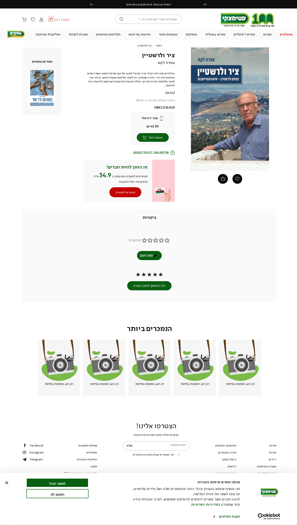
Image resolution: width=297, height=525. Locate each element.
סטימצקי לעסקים (225, 445)
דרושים (232, 466)
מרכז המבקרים (227, 452)
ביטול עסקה (229, 459)
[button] (286, 34)
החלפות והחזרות (87, 459)
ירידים (272, 459)
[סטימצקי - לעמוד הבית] (247, 26)
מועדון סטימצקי (266, 466)
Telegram (36, 459)
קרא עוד (170, 92)
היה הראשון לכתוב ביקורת (149, 286)
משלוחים (92, 452)
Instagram (36, 452)
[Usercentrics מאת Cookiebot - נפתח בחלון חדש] (269, 516)
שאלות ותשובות (87, 445)
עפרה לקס (166, 62)
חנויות (272, 452)
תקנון (94, 466)
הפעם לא (57, 494)
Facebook (36, 445)
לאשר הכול (57, 483)
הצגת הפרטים (229, 516)
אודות (272, 445)
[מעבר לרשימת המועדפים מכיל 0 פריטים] (33, 20)
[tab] (149, 217)
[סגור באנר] (6, 482)
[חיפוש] (121, 19)
